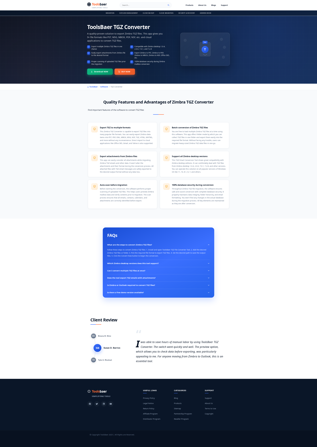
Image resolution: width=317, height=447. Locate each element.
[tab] (101, 336)
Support (224, 5)
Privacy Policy (149, 398)
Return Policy (148, 408)
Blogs (213, 5)
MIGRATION (110, 13)
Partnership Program (183, 413)
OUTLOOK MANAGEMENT (128, 13)
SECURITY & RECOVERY (186, 13)
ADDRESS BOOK (205, 13)
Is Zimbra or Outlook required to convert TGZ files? (131, 285)
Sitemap (177, 408)
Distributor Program (151, 419)
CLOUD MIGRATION (166, 13)
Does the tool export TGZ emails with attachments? (131, 278)
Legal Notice (148, 403)
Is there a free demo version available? (125, 292)
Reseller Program (181, 419)
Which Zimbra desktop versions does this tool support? (133, 263)
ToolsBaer (93, 87)
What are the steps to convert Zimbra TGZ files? (129, 244)
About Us (202, 5)
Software (104, 87)
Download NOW (101, 71)
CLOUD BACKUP (148, 13)
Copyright (209, 413)
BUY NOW (125, 71)
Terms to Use (210, 408)
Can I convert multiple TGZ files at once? (126, 270)
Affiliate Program (150, 413)
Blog (176, 398)
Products (189, 5)
